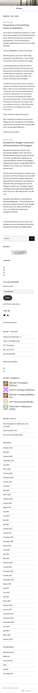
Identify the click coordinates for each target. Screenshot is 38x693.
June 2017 (6, 516)
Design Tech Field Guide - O (12, 337)
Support (6, 669)
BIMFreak (6, 656)
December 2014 (8, 614)
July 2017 (6, 512)
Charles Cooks (14, 406)
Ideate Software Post (10, 431)
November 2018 (8, 478)
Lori (10, 402)
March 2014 (6, 635)
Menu (20, 8)
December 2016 (8, 537)
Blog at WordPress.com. (10, 688)
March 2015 (6, 601)
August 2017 (7, 507)
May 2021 (6, 452)
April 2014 (6, 631)
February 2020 (7, 456)
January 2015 (7, 609)
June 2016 (6, 550)
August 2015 (7, 584)
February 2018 (7, 499)
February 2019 (7, 473)
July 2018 (6, 486)
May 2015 (6, 597)
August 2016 (7, 546)
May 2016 (6, 554)
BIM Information (8, 652)
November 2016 (8, 541)
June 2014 (6, 626)
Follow (7, 298)
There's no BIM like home (11, 341)
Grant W (12, 390)
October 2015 (7, 575)
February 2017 (7, 529)
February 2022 (7, 448)
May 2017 (6, 520)
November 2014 (8, 618)
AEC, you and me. (8, 350)
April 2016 (6, 558)
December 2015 (8, 571)
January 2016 (7, 567)
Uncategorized (8, 673)
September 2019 (8, 461)
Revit (5, 665)
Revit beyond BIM (9, 354)
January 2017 (7, 533)
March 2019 (6, 469)
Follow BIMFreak (11, 282)
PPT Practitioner (8, 345)
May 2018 (6, 490)
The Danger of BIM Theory (26, 390)
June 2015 (6, 592)
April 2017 (6, 524)
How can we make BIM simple (12, 435)
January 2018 (7, 503)
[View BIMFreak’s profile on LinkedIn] (8, 315)
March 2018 (6, 495)
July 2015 (6, 588)
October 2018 (7, 482)
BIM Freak (12, 383)
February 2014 (7, 639)
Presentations (8, 661)
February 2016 (7, 563)
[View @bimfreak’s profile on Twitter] (4, 315)
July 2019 (6, 465)
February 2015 (7, 605)
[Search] (32, 238)
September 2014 (8, 622)
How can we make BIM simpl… (24, 402)
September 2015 (8, 580)
